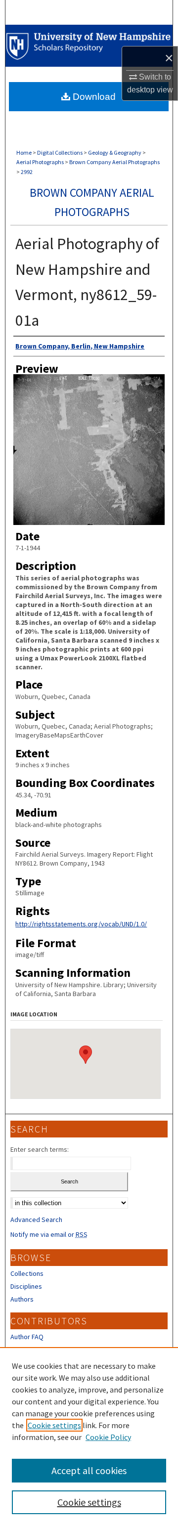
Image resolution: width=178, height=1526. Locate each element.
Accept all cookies (89, 1470)
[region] (89, 1436)
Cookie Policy (108, 1437)
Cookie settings (54, 1425)
